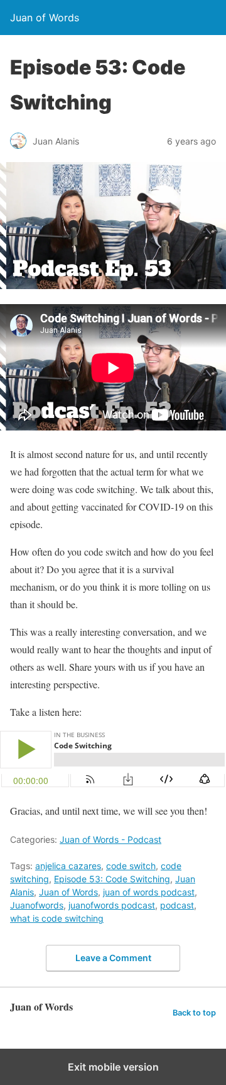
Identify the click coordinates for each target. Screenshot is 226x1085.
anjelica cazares (68, 865)
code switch (131, 865)
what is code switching (57, 918)
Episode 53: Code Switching (112, 879)
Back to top (194, 1012)
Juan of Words (68, 892)
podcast (177, 905)
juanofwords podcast (111, 905)
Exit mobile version (113, 1067)
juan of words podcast (149, 892)
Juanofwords (36, 905)
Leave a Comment (113, 957)
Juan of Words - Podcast (110, 839)
